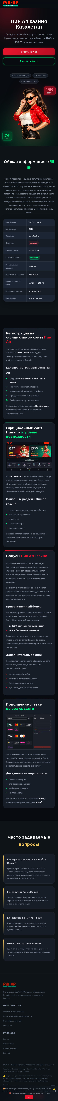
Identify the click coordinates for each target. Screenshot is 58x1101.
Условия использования (13, 1011)
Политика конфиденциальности (17, 1016)
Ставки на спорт (10, 1048)
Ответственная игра (12, 1021)
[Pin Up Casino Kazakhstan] (10, 4)
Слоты (6, 1039)
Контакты (7, 1025)
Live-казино (8, 1043)
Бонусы (6, 1053)
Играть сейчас (29, 52)
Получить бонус (29, 61)
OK (29, 1097)
